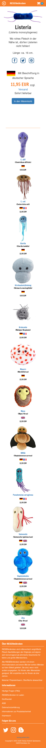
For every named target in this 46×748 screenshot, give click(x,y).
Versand (23, 89)
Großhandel (7, 699)
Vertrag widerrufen (23, 737)
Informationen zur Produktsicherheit (16, 711)
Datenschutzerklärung (11, 707)
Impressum (6, 715)
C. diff (23, 159)
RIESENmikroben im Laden (13, 695)
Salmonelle (23, 534)
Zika (23, 618)
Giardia (23, 243)
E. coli (23, 201)
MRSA (23, 453)
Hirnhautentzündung (23, 285)
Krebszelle (23, 327)
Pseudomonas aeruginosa (23, 495)
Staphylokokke (23, 576)
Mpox (23, 411)
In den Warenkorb (23, 101)
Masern (23, 369)
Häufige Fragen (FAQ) (11, 690)
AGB (4, 703)
